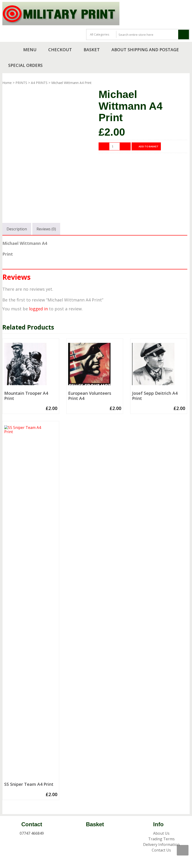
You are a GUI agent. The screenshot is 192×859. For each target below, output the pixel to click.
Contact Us (161, 850)
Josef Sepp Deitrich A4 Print (154, 396)
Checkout (60, 49)
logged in (38, 309)
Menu (30, 49)
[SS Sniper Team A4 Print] (30, 602)
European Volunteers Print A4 (89, 396)
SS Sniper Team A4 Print (28, 784)
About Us (161, 833)
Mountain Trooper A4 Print (26, 396)
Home (7, 82)
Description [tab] (17, 229)
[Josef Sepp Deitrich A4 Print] (158, 366)
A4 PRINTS (39, 82)
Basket (92, 49)
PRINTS (21, 82)
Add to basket (149, 146)
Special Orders (25, 65)
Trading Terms (161, 838)
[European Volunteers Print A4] (94, 366)
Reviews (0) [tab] (46, 229)
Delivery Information (161, 844)
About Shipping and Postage (145, 49)
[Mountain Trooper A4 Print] (30, 366)
